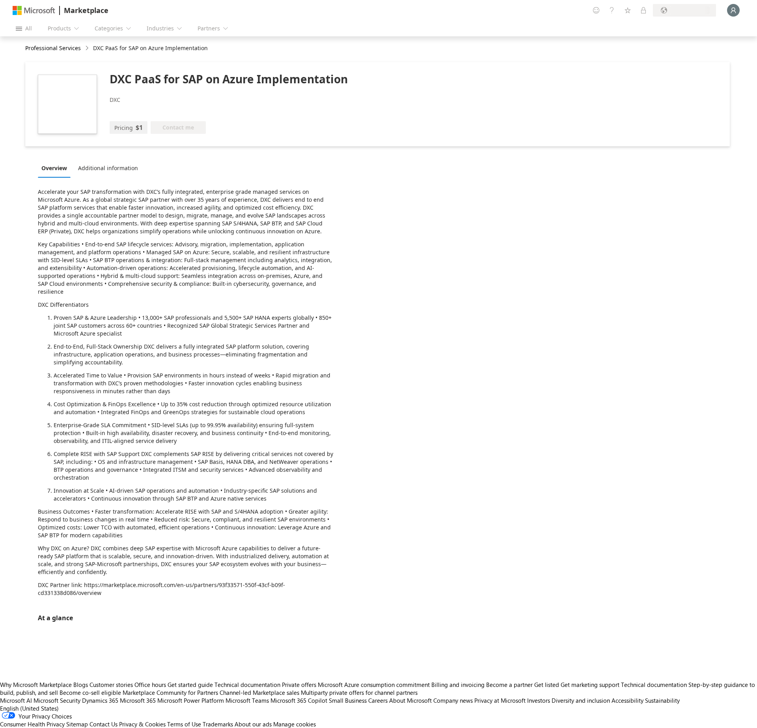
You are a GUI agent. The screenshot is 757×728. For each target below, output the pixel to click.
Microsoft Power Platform (190, 700)
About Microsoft (410, 700)
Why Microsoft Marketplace (36, 685)
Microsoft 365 (138, 700)
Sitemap (77, 724)
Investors (538, 700)
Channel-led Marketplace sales (259, 692)
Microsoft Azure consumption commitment (374, 685)
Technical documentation (247, 685)
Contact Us (103, 724)
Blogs (80, 685)
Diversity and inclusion (581, 700)
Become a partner (509, 685)
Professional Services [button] (53, 48)
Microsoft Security (57, 700)
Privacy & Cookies (142, 724)
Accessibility (627, 700)
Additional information (108, 168)
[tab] (56, 167)
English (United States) (29, 708)
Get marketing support (590, 685)
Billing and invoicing (458, 685)
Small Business (348, 700)
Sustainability (662, 700)
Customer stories (111, 685)
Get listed (546, 685)
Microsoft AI (16, 700)
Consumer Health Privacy (32, 724)
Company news (453, 700)
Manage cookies (294, 724)
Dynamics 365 (100, 700)
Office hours (150, 685)
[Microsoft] (34, 10)
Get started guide (190, 685)
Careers (378, 700)
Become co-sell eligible (90, 692)
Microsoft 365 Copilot (298, 700)
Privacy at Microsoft (500, 700)
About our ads (253, 724)
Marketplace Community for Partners (170, 692)
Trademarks (218, 724)
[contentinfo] (88, 48)
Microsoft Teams (247, 700)
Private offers (299, 685)
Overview (54, 168)
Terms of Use (184, 724)
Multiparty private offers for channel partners (359, 692)
